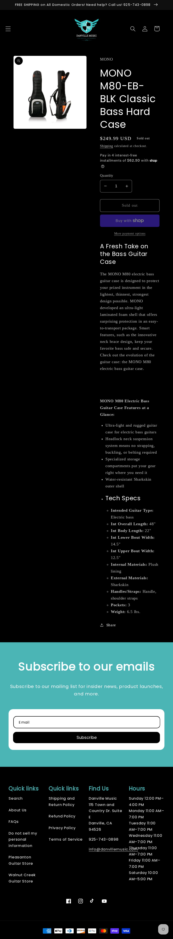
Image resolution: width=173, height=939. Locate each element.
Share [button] (111, 625)
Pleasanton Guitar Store (21, 860)
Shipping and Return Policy (62, 801)
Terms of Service (66, 839)
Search (16, 798)
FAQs (13, 821)
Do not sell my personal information (23, 839)
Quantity (106, 175)
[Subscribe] (86, 737)
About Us (18, 810)
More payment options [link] (130, 233)
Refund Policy (62, 816)
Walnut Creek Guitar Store (22, 878)
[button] (16, 29)
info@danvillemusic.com (113, 849)
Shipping (106, 146)
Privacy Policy (62, 827)
